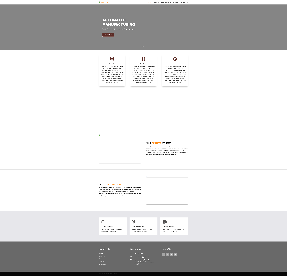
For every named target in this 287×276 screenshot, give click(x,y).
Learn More (108, 35)
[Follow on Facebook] (163, 254)
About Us (156, 2)
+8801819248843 (139, 253)
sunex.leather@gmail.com (141, 257)
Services (175, 2)
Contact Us (184, 2)
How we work (166, 2)
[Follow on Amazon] (171, 254)
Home (149, 2)
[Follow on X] (167, 254)
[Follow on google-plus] (175, 254)
